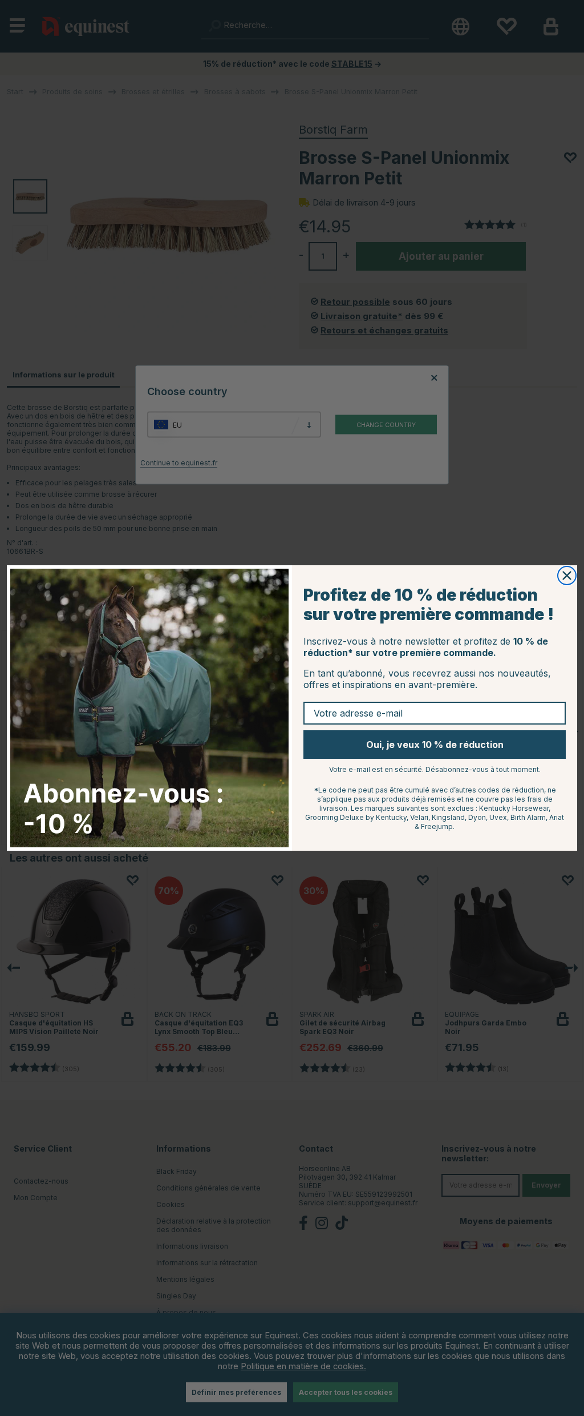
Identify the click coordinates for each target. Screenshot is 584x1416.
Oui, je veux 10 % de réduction (435, 744)
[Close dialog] (567, 575)
